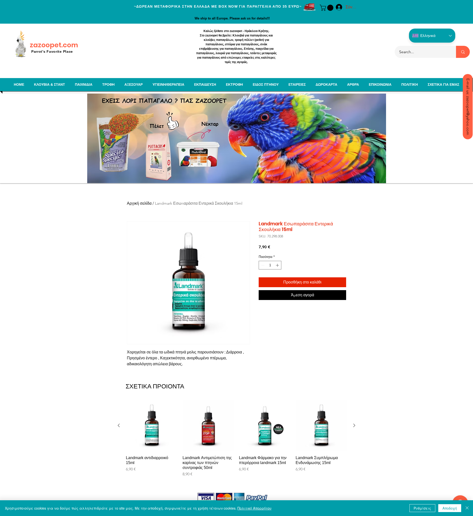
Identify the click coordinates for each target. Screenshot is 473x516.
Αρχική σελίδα (139, 203)
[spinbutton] (270, 265)
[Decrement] (262, 265)
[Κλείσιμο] (467, 508)
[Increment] (278, 265)
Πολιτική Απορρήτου (254, 508)
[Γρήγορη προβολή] (152, 425)
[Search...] (463, 52)
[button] (327, 8)
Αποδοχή (449, 508)
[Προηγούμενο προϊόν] (119, 425)
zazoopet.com (54, 45)
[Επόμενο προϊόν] (354, 425)
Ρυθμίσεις (422, 508)
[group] (236, 443)
